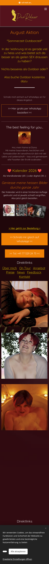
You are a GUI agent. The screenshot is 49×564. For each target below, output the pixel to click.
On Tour (25, 268)
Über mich (9, 268)
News (21, 272)
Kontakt (24, 277)
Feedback (34, 272)
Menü (45, 9)
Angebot (39, 268)
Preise (10, 272)
